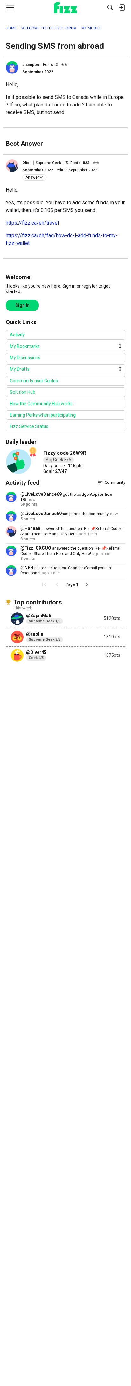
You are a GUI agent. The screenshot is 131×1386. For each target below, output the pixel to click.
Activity (17, 334)
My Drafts (65, 369)
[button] (12, 67)
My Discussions (25, 357)
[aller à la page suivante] (87, 584)
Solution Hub (22, 392)
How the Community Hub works (41, 403)
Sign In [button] (22, 305)
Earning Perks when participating (43, 415)
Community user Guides (34, 380)
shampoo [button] (30, 64)
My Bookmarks (65, 346)
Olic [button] (25, 163)
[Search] (110, 7)
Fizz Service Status (29, 426)
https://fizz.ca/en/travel (32, 223)
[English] (65, 7)
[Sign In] (122, 7)
